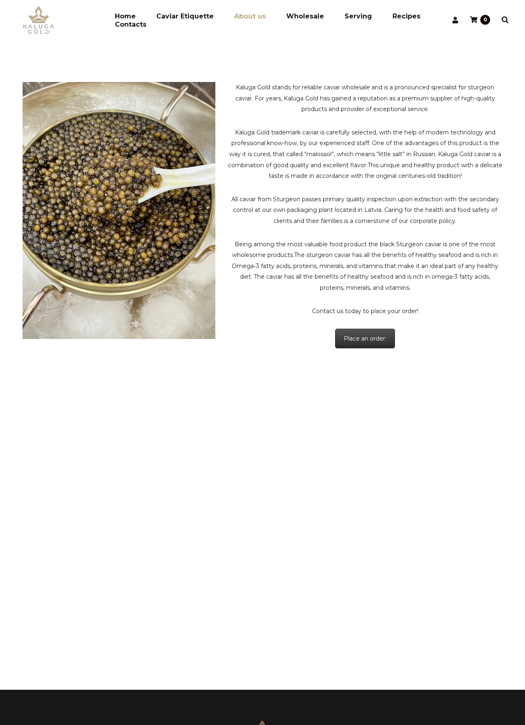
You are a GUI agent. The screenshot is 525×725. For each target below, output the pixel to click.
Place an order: (365, 338)
